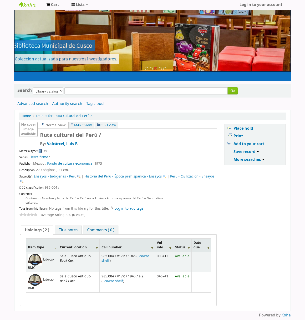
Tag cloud (95, 104)
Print (238, 136)
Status (180, 247)
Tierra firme (38, 157)
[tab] (37, 230)
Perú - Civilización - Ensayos (192, 176)
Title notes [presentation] (68, 230)
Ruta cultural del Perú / (64, 115)
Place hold (243, 128)
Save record (245, 152)
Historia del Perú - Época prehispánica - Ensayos (123, 176)
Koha (286, 315)
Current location (73, 247)
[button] (53, 5)
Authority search (67, 104)
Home (26, 115)
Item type (36, 247)
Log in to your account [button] (260, 5)
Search (24, 90)
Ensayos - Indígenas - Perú (55, 176)
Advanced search (32, 104)
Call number (112, 247)
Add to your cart (249, 144)
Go (232, 90)
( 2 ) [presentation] (37, 230)
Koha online (31, 5)
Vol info (160, 245)
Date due (197, 245)
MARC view (83, 125)
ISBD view (108, 125)
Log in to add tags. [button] (129, 208)
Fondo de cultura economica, (70, 163)
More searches (248, 159)
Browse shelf (112, 281)
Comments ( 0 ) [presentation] (100, 230)
